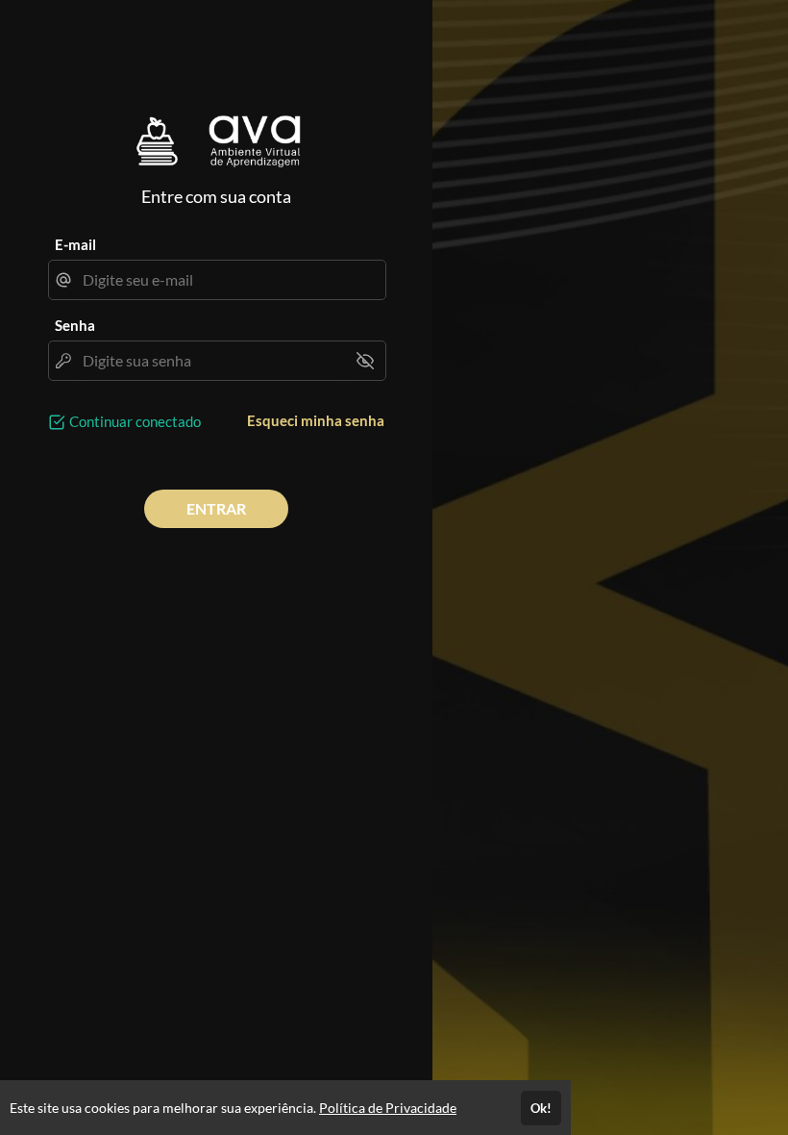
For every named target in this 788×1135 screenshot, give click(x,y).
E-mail (75, 244)
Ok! (541, 1108)
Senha (75, 325)
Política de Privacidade (387, 1107)
